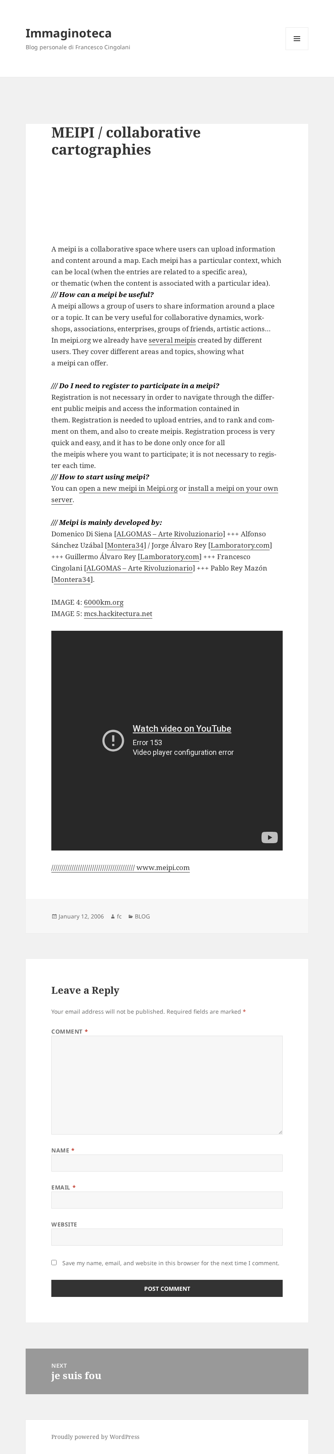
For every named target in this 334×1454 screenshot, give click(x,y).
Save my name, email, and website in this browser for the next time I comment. (170, 1263)
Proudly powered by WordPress (95, 1437)
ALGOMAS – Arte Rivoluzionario (169, 533)
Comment (69, 1031)
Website (64, 1224)
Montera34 (125, 545)
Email (63, 1187)
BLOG (142, 916)
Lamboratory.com (240, 545)
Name (63, 1150)
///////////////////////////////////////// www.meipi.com (120, 867)
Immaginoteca (69, 33)
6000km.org (103, 602)
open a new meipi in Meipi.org (128, 488)
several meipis (172, 340)
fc (119, 916)
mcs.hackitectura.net (118, 613)
